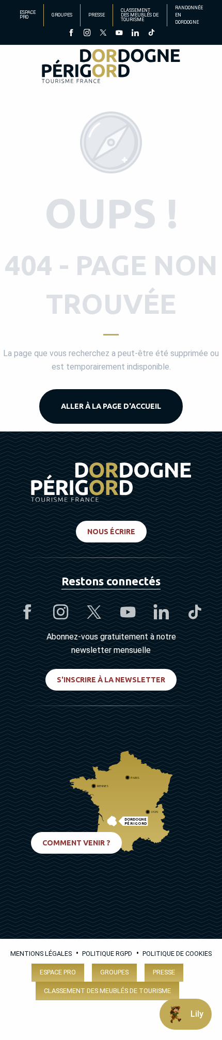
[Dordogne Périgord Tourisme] (110, 68)
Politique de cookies (177, 953)
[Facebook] (71, 33)
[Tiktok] (151, 33)
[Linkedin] (135, 33)
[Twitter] (103, 33)
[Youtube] (119, 33)
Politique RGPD (107, 953)
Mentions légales (41, 953)
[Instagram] (87, 33)
